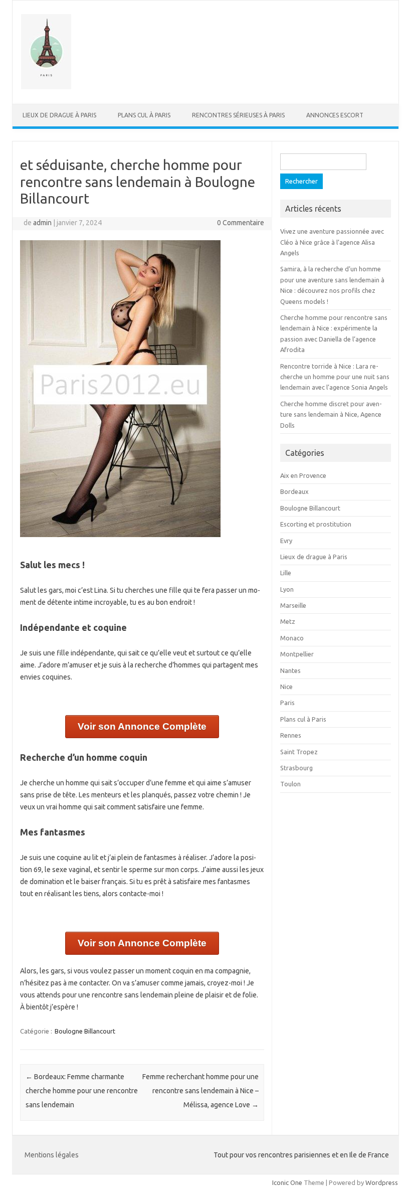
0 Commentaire (240, 223)
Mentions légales (52, 1155)
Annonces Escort (334, 115)
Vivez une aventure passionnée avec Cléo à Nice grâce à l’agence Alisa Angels (332, 242)
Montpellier (297, 653)
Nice (286, 686)
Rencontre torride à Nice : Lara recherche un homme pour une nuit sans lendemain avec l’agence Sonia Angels (334, 377)
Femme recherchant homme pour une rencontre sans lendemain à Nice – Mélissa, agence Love (200, 1091)
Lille (285, 572)
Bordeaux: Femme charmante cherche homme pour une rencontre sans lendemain (82, 1091)
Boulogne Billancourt (85, 1031)
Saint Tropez (299, 751)
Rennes (290, 735)
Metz (287, 621)
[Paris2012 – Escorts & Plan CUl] (46, 87)
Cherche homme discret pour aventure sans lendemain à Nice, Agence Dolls (331, 414)
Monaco (292, 637)
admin (42, 223)
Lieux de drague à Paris (59, 115)
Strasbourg (296, 767)
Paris (287, 702)
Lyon (287, 589)
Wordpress (381, 1182)
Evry (286, 540)
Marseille (293, 605)
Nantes (290, 670)
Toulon (290, 783)
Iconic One (287, 1182)
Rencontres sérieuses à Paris (238, 115)
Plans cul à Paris (144, 115)
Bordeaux (294, 491)
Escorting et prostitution (315, 524)
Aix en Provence (303, 475)
